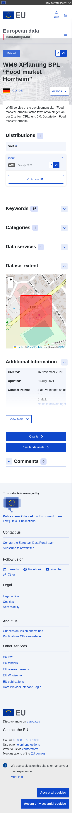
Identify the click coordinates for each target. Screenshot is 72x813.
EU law (8, 656)
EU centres (38, 753)
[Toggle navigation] (65, 35)
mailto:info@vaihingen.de (54, 403)
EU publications (13, 681)
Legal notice (11, 596)
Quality (33, 436)
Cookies (8, 601)
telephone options (28, 744)
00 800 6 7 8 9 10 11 (26, 740)
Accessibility (11, 607)
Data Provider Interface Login (22, 687)
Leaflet (19, 346)
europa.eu (33, 721)
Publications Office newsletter (22, 636)
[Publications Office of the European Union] (34, 504)
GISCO (61, 346)
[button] (58, 2)
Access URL (38, 179)
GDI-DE (17, 90)
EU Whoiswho (12, 675)
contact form (30, 749)
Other (11, 574)
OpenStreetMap (35, 346)
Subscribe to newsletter (18, 548)
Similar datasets (33, 447)
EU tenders (10, 663)
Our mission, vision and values (23, 631)
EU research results (16, 669)
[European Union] (34, 712)
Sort (11, 146)
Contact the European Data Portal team (28, 542)
